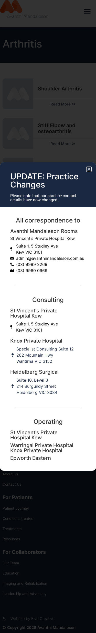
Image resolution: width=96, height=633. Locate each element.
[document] (48, 316)
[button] (89, 169)
